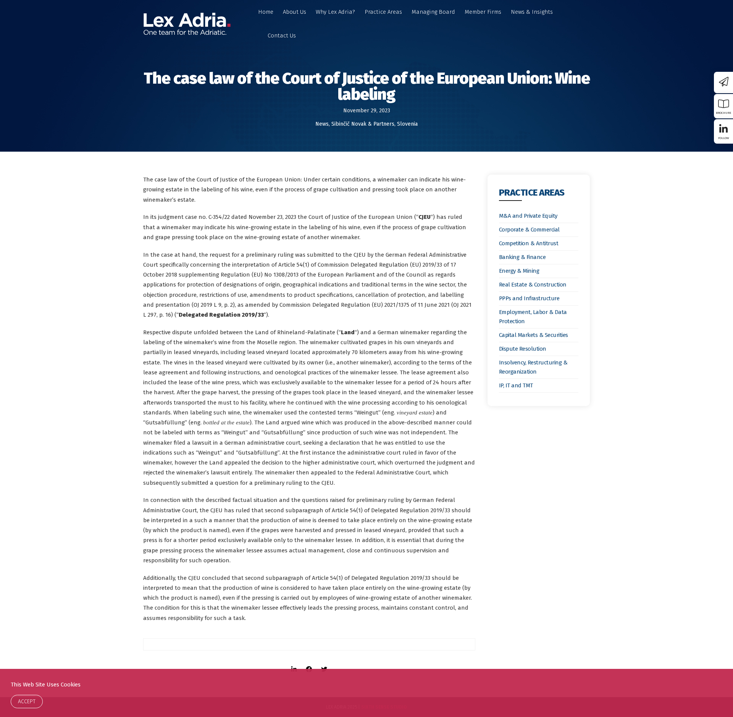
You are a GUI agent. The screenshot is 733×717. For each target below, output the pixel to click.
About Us (294, 11)
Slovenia (407, 124)
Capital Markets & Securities (533, 335)
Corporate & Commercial (529, 229)
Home (265, 11)
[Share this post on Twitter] (324, 663)
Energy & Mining (519, 270)
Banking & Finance (522, 257)
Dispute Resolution (522, 348)
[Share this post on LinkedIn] (294, 663)
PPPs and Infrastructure (529, 298)
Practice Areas (383, 11)
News (322, 124)
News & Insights (532, 11)
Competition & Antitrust (529, 243)
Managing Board (433, 11)
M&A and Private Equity (528, 215)
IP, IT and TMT (516, 385)
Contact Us (282, 35)
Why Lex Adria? (335, 11)
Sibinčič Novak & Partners (362, 124)
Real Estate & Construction (533, 284)
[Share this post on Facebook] (309, 663)
